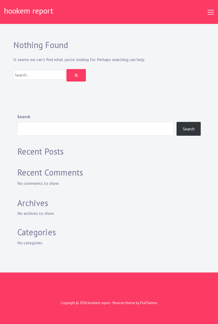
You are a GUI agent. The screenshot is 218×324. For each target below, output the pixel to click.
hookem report (28, 10)
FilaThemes (148, 303)
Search (23, 116)
